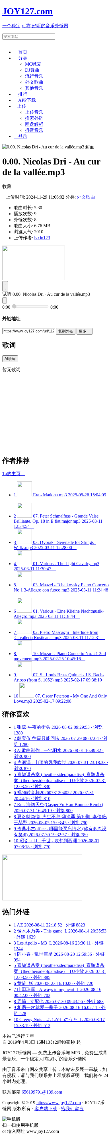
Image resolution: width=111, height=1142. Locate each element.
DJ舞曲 (32, 70)
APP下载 (25, 100)
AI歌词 (10, 358)
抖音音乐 (34, 130)
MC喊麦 (33, 64)
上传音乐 (34, 112)
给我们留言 (72, 1108)
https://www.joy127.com (58, 1102)
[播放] (5, 286)
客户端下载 (45, 1108)
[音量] (4, 300)
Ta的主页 (13, 473)
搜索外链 (34, 118)
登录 (20, 136)
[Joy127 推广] (33, 278)
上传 (20, 106)
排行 (20, 94)
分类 (20, 58)
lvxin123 (42, 237)
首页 (20, 52)
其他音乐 (34, 88)
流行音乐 (34, 76)
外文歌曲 (34, 82)
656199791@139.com (42, 1092)
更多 (84, 331)
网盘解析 (34, 124)
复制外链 (65, 331)
